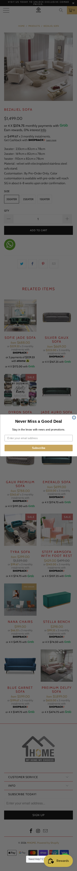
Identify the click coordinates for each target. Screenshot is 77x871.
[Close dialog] (74, 417)
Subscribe (38, 448)
